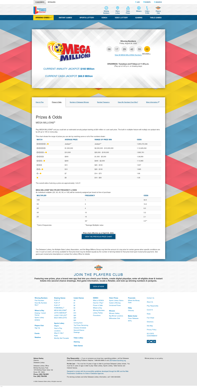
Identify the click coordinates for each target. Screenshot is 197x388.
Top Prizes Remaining (81, 325)
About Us (150, 302)
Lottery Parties (98, 313)
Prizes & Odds (57, 102)
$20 (75, 315)
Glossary (131, 310)
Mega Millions (60, 310)
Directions (150, 322)
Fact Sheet (150, 318)
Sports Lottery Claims (116, 300)
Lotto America (60, 313)
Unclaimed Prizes (115, 305)
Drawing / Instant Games (40, 314)
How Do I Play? (98, 303)
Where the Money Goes (134, 301)
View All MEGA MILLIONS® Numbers (128, 55)
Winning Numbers (99, 310)
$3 (74, 308)
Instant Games (65, 17)
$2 (74, 305)
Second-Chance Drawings (79, 331)
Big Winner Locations (116, 316)
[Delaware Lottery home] (40, 10)
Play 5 (57, 305)
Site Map (150, 326)
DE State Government (152, 334)
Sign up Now (98, 286)
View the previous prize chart (98, 236)
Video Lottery (121, 17)
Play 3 (57, 300)
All (74, 300)
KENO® (104, 17)
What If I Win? (59, 333)
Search (159, 2)
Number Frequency (103, 102)
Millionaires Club (114, 318)
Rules (56, 335)
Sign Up (37, 328)
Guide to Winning (114, 303)
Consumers (39, 2)
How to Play (40, 102)
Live (138, 2)
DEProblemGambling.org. (117, 360)
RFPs (130, 321)
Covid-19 (150, 310)
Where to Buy (97, 308)
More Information (152, 102)
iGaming (138, 17)
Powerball (59, 308)
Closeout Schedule (80, 328)
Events (147, 2)
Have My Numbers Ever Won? (128, 102)
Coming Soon (78, 323)
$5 (74, 310)
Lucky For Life (60, 315)
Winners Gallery (114, 313)
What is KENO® (98, 300)
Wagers (56, 326)
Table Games (155, 17)
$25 (75, 318)
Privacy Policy (151, 329)
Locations (57, 331)
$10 (75, 313)
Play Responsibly (152, 306)
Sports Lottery (87, 17)
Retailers (51, 2)
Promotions (97, 315)
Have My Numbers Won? (41, 304)
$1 (74, 303)
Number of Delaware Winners (79, 102)
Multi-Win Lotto (60, 318)
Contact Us (150, 298)
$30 (75, 320)
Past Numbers (39, 300)
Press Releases (133, 318)
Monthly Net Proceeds (61, 338)
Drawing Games (43, 17)
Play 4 (57, 303)
